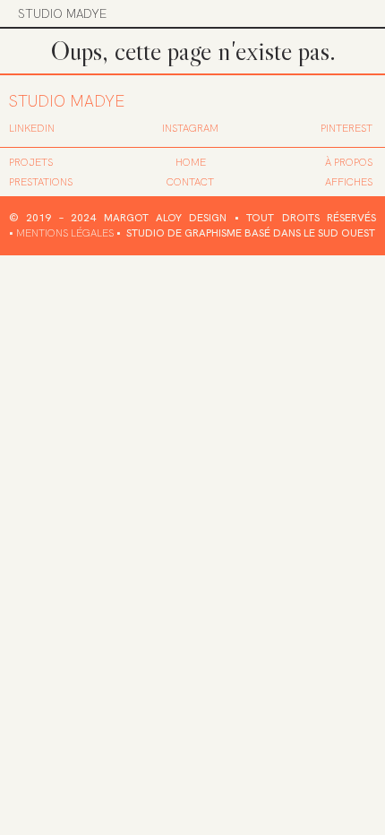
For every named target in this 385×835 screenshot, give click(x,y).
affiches (348, 182)
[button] (355, 13)
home (190, 162)
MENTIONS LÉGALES (65, 233)
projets (31, 162)
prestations (41, 182)
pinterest (346, 128)
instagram (190, 128)
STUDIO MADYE (62, 13)
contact (190, 182)
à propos (348, 162)
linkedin (32, 128)
